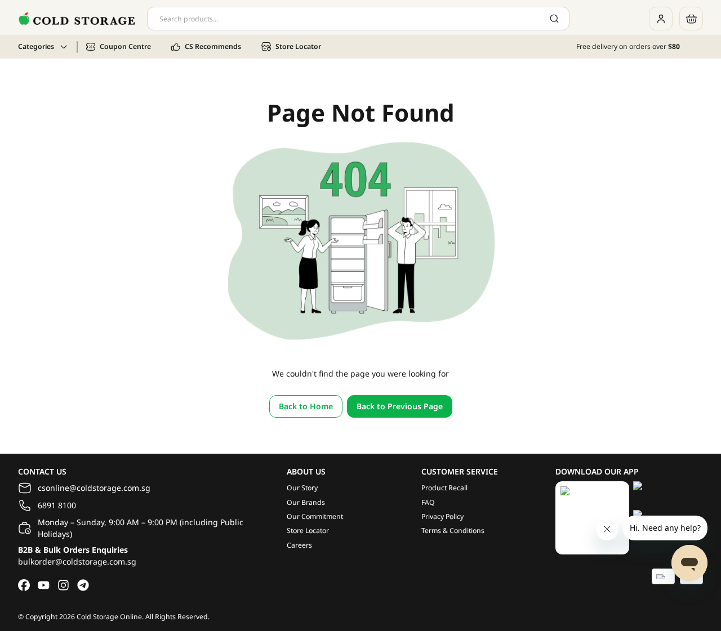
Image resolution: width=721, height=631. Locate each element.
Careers (299, 545)
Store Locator (308, 530)
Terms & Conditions (452, 530)
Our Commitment (315, 516)
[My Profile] (661, 18)
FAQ (428, 502)
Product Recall (444, 488)
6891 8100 (57, 505)
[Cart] (691, 18)
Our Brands (306, 502)
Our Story (302, 488)
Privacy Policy (442, 516)
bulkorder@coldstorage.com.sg (77, 561)
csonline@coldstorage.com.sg (94, 487)
